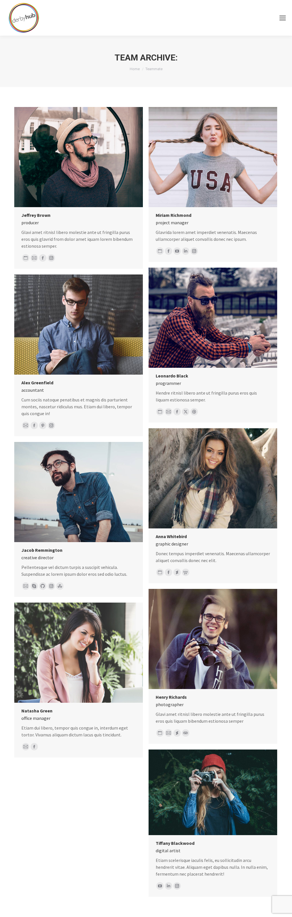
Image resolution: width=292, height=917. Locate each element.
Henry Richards (171, 697)
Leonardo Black (172, 376)
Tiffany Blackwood (175, 843)
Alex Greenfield (37, 382)
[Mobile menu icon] (282, 18)
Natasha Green (36, 711)
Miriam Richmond (173, 215)
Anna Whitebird (171, 536)
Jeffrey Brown (35, 215)
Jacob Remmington (41, 550)
